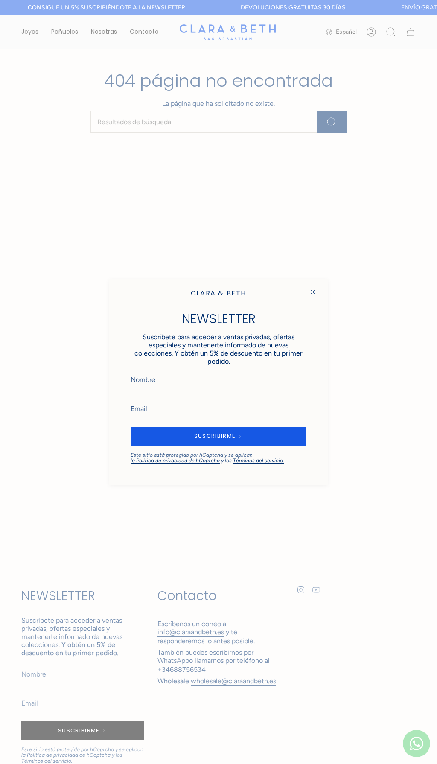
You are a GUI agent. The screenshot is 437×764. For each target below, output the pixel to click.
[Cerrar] (312, 292)
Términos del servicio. (258, 461)
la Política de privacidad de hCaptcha (175, 461)
